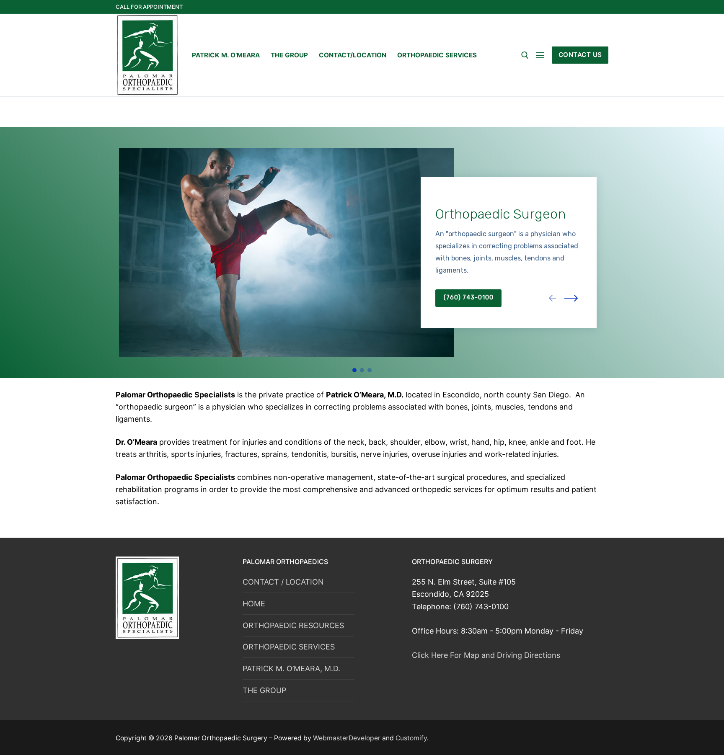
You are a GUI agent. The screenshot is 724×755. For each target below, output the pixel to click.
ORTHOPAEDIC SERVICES (289, 646)
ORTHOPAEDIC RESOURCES (293, 625)
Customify (411, 738)
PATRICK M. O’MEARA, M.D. (291, 668)
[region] (362, 252)
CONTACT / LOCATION (283, 581)
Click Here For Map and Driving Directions (486, 655)
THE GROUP (264, 690)
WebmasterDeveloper (347, 738)
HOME (254, 603)
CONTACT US (580, 55)
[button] (554, 298)
